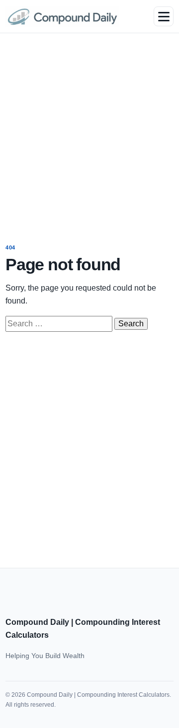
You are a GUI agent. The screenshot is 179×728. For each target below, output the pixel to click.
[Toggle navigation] (164, 16)
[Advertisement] (89, 131)
